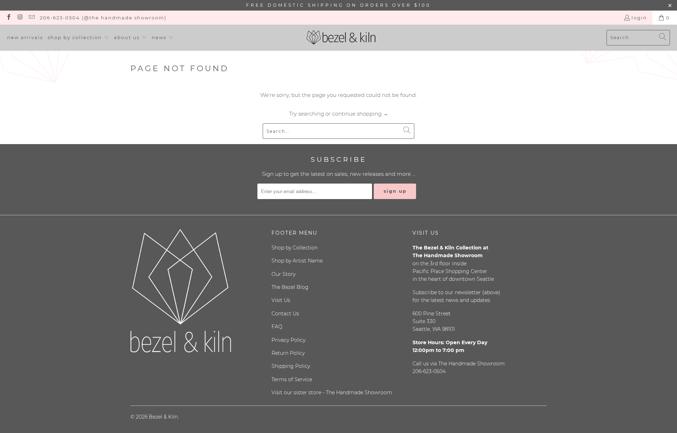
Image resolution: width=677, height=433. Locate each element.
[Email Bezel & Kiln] (31, 17)
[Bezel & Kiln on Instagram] (20, 17)
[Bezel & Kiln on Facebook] (8, 17)
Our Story (283, 274)
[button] (78, 38)
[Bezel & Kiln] (341, 37)
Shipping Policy (291, 366)
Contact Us (285, 313)
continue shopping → (360, 113)
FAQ (277, 326)
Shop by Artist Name (297, 261)
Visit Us (281, 300)
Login (639, 17)
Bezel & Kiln (163, 417)
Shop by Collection (295, 248)
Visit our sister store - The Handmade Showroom (332, 392)
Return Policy (288, 353)
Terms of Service (292, 379)
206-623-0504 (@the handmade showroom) (103, 17)
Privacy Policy (288, 340)
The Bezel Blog (290, 287)
